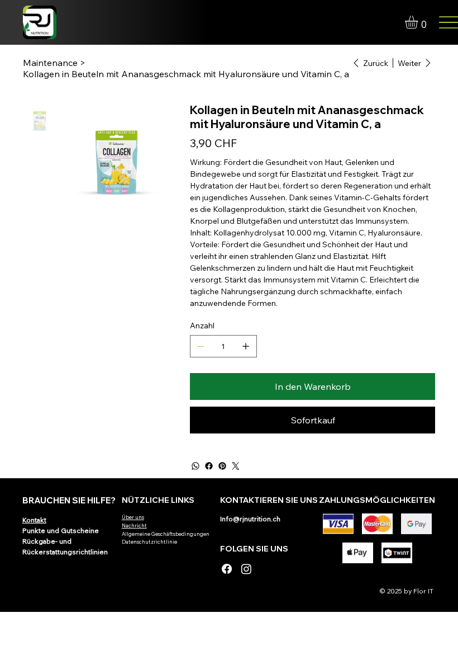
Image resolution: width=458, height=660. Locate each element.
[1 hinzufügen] (246, 346)
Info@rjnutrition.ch (250, 519)
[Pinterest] (222, 466)
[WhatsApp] (195, 466)
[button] (419, 22)
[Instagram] (246, 569)
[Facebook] (208, 466)
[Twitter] (235, 466)
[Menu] (448, 22)
